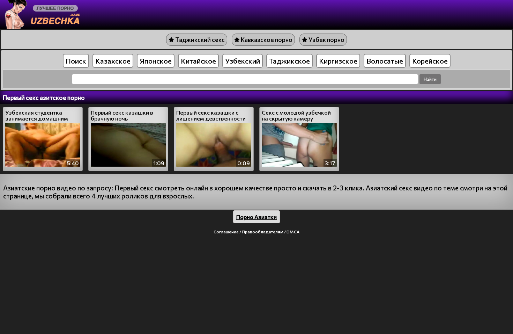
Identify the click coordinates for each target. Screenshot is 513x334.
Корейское (430, 61)
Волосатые (384, 61)
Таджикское (289, 61)
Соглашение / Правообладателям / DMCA (256, 231)
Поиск (76, 61)
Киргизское (338, 61)
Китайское (198, 61)
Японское (156, 61)
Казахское (113, 61)
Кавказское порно (266, 39)
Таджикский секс (199, 39)
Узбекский (242, 61)
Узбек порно (325, 39)
